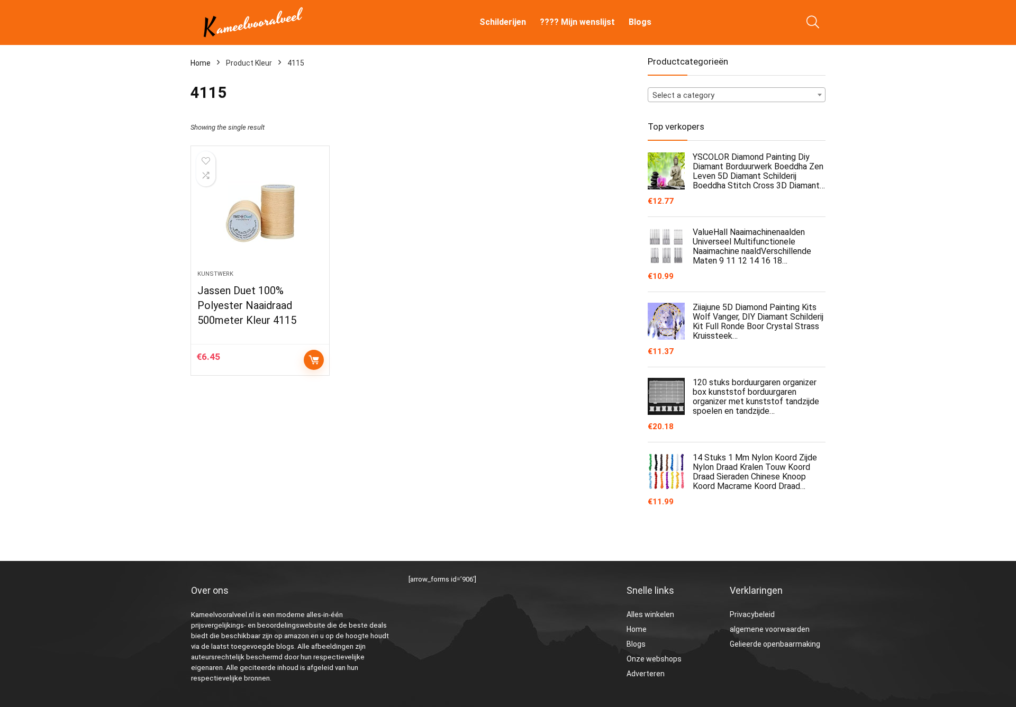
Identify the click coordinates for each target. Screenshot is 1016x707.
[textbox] (736, 95)
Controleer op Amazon (314, 360)
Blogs (640, 22)
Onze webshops (654, 659)
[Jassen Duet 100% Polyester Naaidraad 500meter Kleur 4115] (259, 213)
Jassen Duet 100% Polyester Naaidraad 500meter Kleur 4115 (246, 305)
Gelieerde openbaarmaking (775, 644)
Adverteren (646, 673)
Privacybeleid (752, 614)
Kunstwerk (215, 273)
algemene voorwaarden (770, 629)
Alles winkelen (650, 614)
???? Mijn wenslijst (577, 22)
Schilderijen (502, 22)
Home (200, 63)
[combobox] (737, 94)
